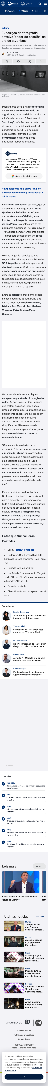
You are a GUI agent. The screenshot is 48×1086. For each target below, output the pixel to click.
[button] (20, 888)
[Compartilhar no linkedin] (41, 61)
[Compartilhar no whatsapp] (7, 61)
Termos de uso (24, 1039)
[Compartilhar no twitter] (29, 61)
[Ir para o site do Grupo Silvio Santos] (20, 1023)
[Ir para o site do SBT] (38, 1023)
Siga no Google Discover (26, 176)
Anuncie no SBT (24, 1031)
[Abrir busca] (39, 3)
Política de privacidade (24, 1035)
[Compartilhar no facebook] (18, 61)
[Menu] (45, 3)
